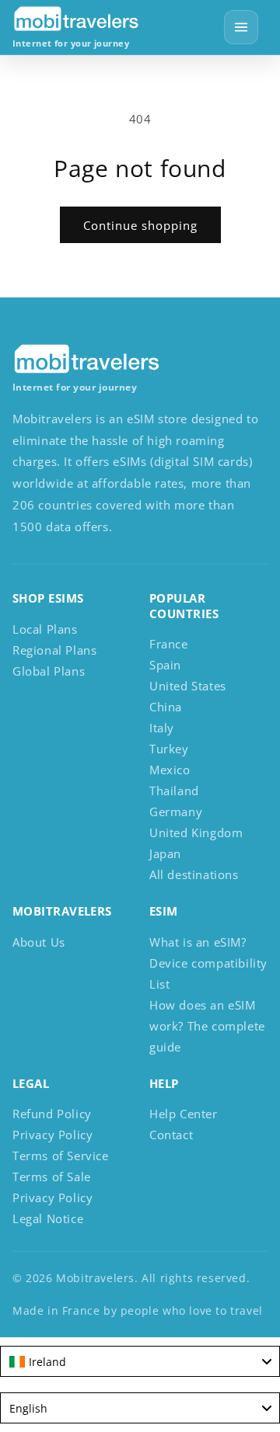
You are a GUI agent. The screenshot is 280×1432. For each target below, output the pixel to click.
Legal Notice (47, 1218)
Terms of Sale (51, 1176)
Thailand (174, 790)
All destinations (194, 874)
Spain (165, 665)
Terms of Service (60, 1155)
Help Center (183, 1113)
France (168, 644)
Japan (165, 853)
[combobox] (140, 1361)
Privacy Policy (52, 1134)
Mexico (170, 769)
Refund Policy (52, 1113)
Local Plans (45, 629)
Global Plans (48, 671)
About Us (38, 942)
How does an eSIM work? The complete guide (207, 1026)
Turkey (169, 748)
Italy (161, 727)
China (165, 706)
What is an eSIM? (198, 942)
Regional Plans (54, 650)
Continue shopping (140, 225)
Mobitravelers (95, 1277)
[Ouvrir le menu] (241, 27)
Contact (171, 1134)
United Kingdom (196, 832)
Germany (175, 811)
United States (187, 685)
